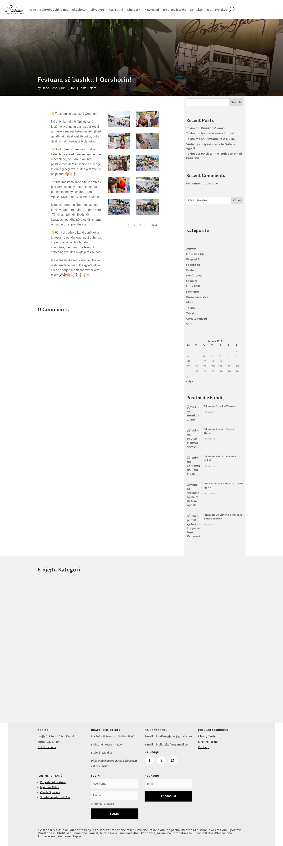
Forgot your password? (103, 803)
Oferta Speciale (50, 792)
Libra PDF (193, 286)
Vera (189, 324)
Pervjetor (192, 291)
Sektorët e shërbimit (54, 9)
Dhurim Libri (195, 254)
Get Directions (47, 747)
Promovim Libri (197, 297)
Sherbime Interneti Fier (55, 797)
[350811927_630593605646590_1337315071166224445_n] (147, 213)
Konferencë (194, 275)
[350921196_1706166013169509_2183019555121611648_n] (147, 126)
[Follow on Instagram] (172, 760)
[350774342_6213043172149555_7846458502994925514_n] (119, 126)
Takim (92, 88)
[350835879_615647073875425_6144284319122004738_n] (147, 170)
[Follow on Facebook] (149, 760)
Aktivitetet (79, 9)
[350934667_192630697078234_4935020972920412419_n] (147, 148)
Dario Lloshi (50, 88)
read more (48, 609)
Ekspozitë (193, 259)
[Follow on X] (161, 760)
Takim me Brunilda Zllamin (205, 128)
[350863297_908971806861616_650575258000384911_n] (119, 191)
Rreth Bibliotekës (174, 9)
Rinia (189, 302)
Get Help (203, 747)
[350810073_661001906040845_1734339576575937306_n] (119, 213)
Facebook (193, 264)
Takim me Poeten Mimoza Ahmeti (210, 133)
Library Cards (206, 736)
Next (154, 225)
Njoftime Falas (49, 787)
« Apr (189, 381)
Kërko (237, 200)
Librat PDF (98, 9)
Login (115, 814)
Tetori (190, 313)
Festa (82, 88)
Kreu (33, 9)
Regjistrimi (116, 9)
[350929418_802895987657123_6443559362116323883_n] (119, 170)
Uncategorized (196, 318)
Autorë (191, 248)
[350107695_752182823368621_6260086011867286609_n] (119, 148)
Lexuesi (191, 281)
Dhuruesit (133, 9)
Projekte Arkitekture (53, 782)
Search (236, 102)
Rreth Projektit (217, 9)
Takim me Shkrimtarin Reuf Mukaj (210, 139)
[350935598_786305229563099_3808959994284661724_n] (147, 191)
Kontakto (196, 9)
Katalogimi (152, 9)
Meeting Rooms (208, 742)
